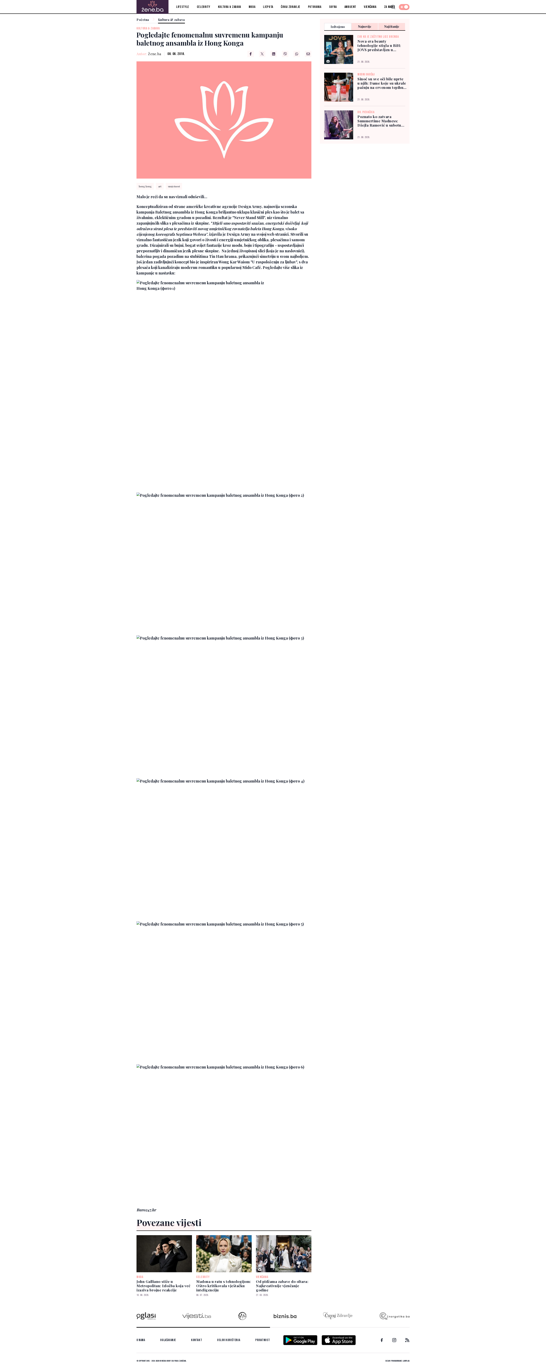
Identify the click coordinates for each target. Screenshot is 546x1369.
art (159, 186)
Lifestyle (182, 7)
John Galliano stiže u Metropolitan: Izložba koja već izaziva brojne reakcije (163, 1285)
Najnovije (364, 27)
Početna (142, 20)
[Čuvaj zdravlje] (337, 1316)
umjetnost (174, 186)
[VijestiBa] (196, 1316)
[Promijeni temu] (404, 7)
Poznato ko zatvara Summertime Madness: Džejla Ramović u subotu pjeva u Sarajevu (379, 120)
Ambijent (350, 7)
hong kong (145, 186)
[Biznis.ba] (285, 1316)
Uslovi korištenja (228, 1340)
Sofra (333, 7)
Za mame (389, 7)
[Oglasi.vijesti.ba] (146, 1316)
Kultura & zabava (229, 7)
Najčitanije (391, 27)
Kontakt (196, 1340)
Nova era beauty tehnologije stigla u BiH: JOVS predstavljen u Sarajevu (379, 45)
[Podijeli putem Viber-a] (285, 54)
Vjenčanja (370, 7)
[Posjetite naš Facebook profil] (382, 1340)
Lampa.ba (406, 1361)
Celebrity (203, 7)
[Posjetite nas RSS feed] (407, 1340)
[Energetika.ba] (394, 1316)
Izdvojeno (338, 27)
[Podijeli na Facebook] (250, 54)
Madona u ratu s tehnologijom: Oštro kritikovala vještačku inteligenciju (223, 1285)
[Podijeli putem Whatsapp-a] (296, 54)
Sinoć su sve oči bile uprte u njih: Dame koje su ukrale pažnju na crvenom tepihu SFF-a (381, 83)
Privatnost (262, 1340)
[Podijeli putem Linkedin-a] (273, 54)
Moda (252, 7)
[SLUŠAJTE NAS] (242, 1316)
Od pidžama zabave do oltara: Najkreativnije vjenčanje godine (282, 1285)
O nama (140, 1340)
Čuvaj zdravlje (290, 7)
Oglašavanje (168, 1340)
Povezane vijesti (169, 1222)
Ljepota (268, 7)
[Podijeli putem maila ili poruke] (308, 54)
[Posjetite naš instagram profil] (394, 1340)
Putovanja (314, 7)
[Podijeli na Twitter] (262, 54)
